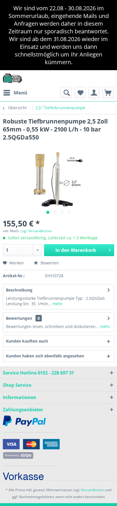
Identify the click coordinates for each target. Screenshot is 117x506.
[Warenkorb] (108, 92)
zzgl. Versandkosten (36, 230)
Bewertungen (19, 318)
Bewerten (49, 263)
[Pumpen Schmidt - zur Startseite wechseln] (12, 78)
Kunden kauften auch (27, 341)
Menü (20, 92)
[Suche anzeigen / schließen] (66, 92)
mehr (57, 303)
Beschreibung (19, 290)
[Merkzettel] (80, 92)
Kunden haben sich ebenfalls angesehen (45, 356)
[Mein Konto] (94, 92)
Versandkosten (93, 489)
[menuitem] (15, 92)
